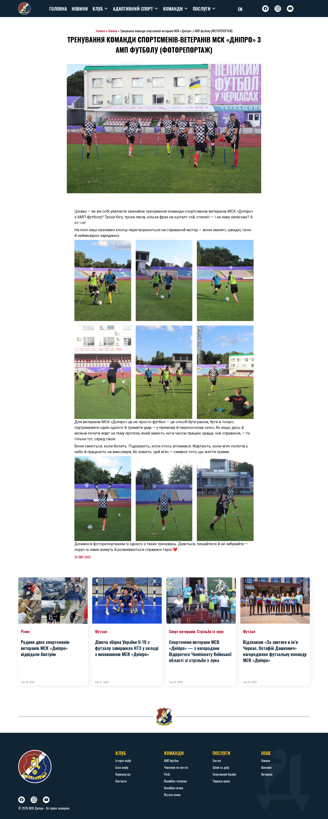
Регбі (167, 774)
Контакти (121, 781)
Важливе (266, 767)
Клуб (97, 8)
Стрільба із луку (210, 631)
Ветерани (266, 774)
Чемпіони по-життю (176, 767)
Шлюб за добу (221, 767)
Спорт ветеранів (182, 631)
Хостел (217, 760)
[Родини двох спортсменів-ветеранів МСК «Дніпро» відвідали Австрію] (53, 600)
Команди (173, 8)
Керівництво (122, 774)
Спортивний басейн (224, 774)
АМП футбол (171, 760)
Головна (58, 8)
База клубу (121, 767)
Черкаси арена (221, 781)
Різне (25, 631)
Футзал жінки (172, 794)
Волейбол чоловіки (175, 781)
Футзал (101, 631)
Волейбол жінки (173, 788)
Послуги (202, 8)
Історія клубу (123, 760)
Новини (80, 8)
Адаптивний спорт (133, 8)
